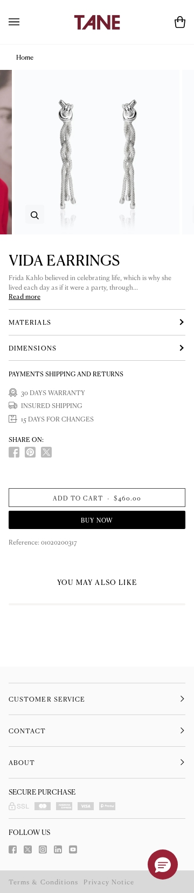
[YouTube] (73, 849)
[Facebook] (13, 849)
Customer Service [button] (47, 699)
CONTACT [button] (27, 730)
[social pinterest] (30, 452)
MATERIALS (30, 322)
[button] (163, 864)
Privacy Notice (109, 882)
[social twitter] (46, 452)
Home (24, 57)
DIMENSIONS (33, 348)
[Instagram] (43, 849)
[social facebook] (14, 452)
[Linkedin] (58, 849)
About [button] (22, 762)
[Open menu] (25, 22)
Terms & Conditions (43, 882)
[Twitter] (28, 849)
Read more (24, 296)
